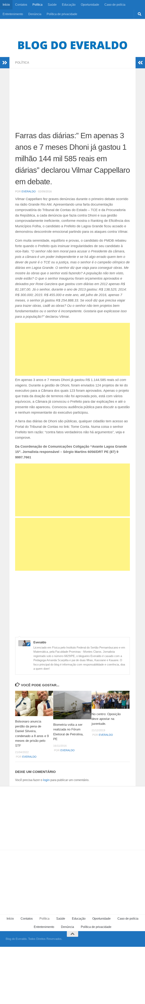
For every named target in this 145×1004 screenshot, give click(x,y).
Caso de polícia (114, 4)
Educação (69, 4)
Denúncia (34, 14)
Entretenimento (13, 14)
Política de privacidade (62, 14)
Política (37, 4)
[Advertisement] (72, 102)
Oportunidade (90, 4)
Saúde (52, 4)
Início (6, 4)
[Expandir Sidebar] (4, 62)
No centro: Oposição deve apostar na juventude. (106, 719)
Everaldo (29, 191)
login (46, 780)
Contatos (21, 4)
